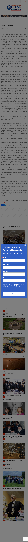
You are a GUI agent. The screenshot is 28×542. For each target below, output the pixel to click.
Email (4, 257)
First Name (6, 264)
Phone (4, 277)
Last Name (5, 271)
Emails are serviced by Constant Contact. (14, 289)
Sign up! (14, 294)
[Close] (25, 245)
